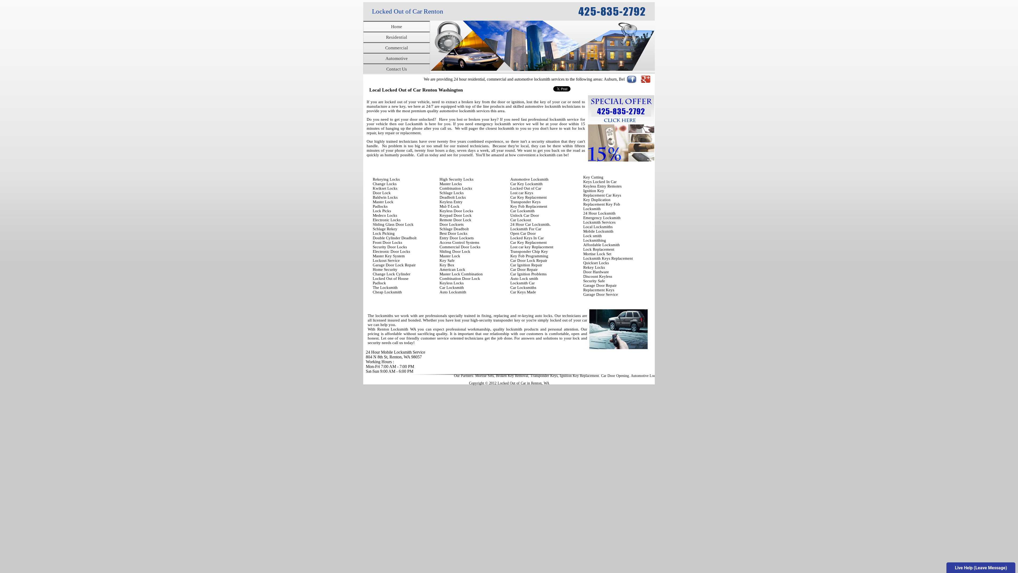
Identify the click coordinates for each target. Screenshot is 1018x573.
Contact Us (396, 69)
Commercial (396, 47)
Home (396, 26)
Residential (396, 37)
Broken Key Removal (479, 376)
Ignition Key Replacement (547, 376)
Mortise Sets (452, 376)
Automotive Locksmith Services (622, 376)
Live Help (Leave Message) (981, 567)
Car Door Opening (582, 376)
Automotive (396, 58)
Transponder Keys (511, 376)
